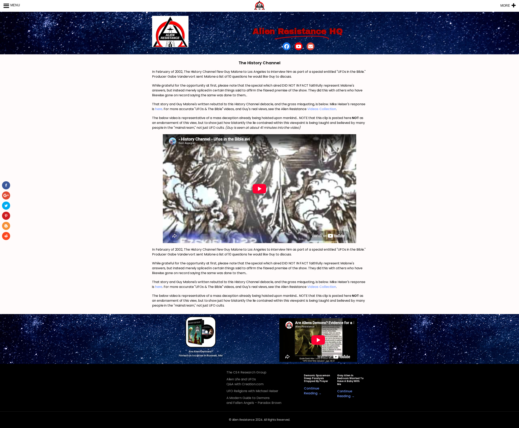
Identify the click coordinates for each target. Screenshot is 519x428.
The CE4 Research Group (246, 372)
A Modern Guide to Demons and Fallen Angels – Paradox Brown (254, 400)
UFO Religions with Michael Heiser (252, 391)
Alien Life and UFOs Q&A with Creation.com (245, 381)
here (158, 109)
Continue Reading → (312, 391)
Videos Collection (321, 109)
